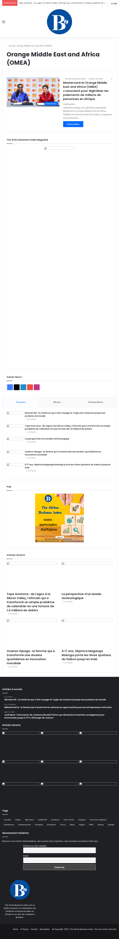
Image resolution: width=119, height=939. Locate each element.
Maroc (72, 825)
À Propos (24, 929)
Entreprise (39, 825)
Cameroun (55, 820)
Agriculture (29, 820)
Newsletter (45, 929)
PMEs (91, 825)
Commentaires (95, 402)
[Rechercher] (115, 23)
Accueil (11, 46)
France (63, 825)
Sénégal (111, 825)
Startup (101, 825)
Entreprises (51, 825)
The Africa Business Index (75, 79)
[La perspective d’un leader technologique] (15, 442)
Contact (34, 929)
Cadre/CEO (42, 820)
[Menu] (3, 23)
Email (25, 856)
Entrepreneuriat (24, 825)
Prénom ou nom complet (34, 846)
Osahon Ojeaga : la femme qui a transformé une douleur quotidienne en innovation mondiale (31, 657)
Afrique (18, 820)
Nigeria (82, 825)
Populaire (21, 402)
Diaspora (82, 820)
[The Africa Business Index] (59, 22)
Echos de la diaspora (98, 820)
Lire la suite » (73, 124)
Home (15, 929)
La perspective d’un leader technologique (47, 438)
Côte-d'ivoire (69, 820)
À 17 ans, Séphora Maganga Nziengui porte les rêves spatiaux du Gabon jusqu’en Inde (86, 655)
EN (112, 3)
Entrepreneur (9, 825)
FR (115, 3)
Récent (57, 402)
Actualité (7, 820)
